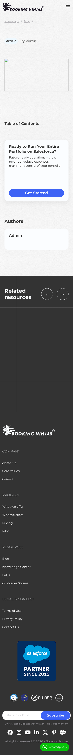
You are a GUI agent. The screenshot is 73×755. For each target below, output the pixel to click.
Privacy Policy (12, 619)
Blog (27, 21)
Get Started (36, 193)
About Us (9, 463)
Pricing (7, 523)
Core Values (11, 471)
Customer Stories (15, 583)
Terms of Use (12, 610)
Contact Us (10, 627)
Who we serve (13, 515)
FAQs (6, 575)
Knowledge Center (16, 567)
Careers (7, 479)
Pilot (5, 531)
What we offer (12, 506)
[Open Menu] (68, 6)
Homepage (11, 21)
